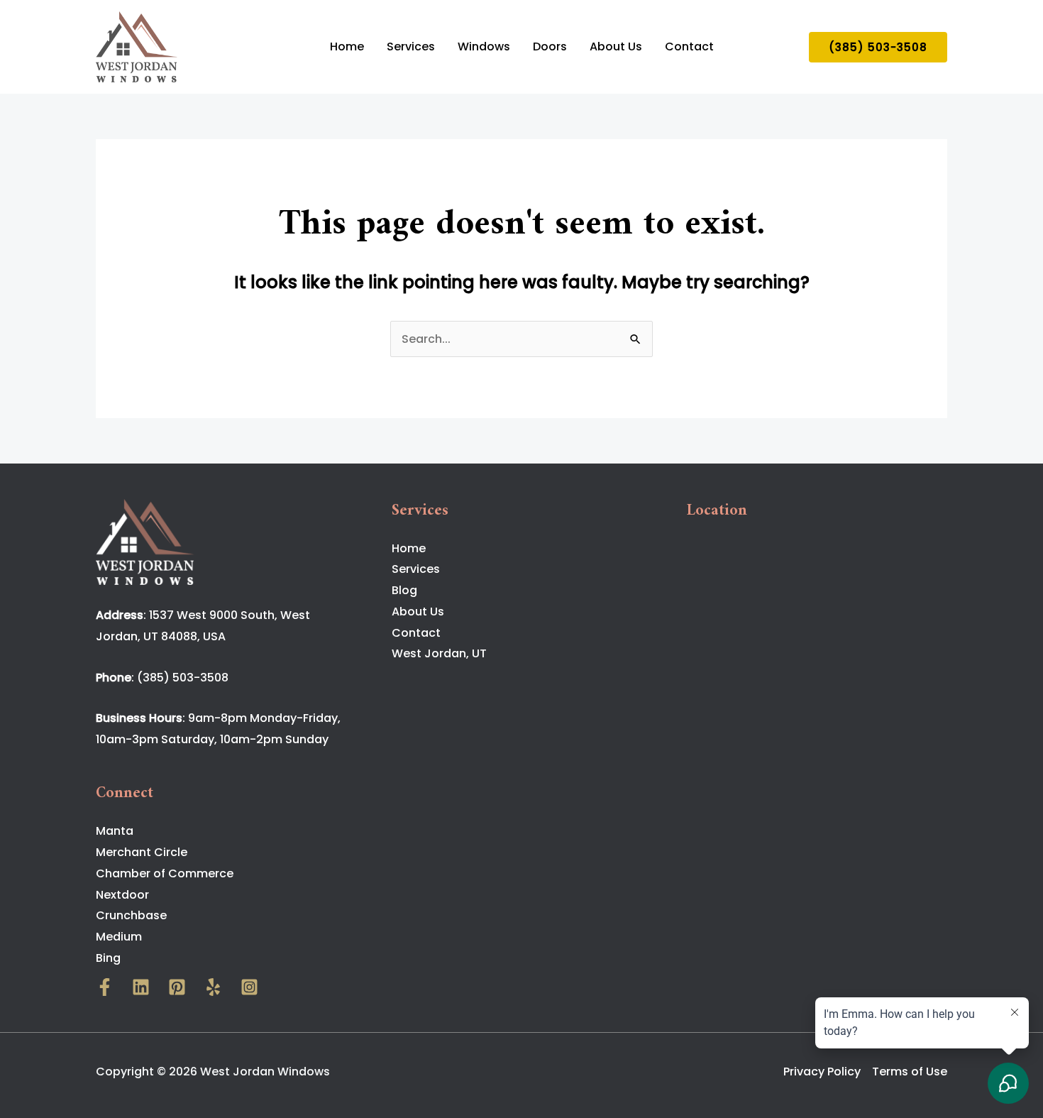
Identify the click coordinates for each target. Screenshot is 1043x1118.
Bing (108, 958)
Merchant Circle (141, 852)
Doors (550, 46)
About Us (616, 46)
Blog (404, 590)
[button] (878, 47)
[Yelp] (213, 987)
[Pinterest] (177, 987)
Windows (484, 46)
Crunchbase (131, 915)
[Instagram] (249, 987)
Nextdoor (122, 895)
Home (347, 46)
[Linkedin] (141, 987)
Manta (114, 831)
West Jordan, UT (439, 653)
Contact (689, 46)
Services (411, 46)
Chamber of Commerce (164, 873)
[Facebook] (105, 987)
